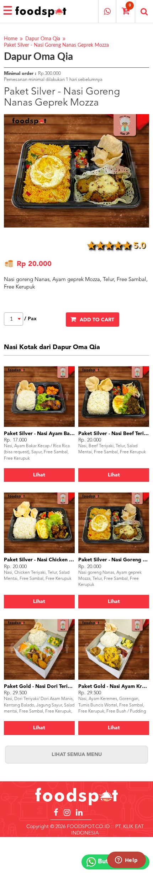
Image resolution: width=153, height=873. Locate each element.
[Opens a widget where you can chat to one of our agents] (126, 860)
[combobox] (13, 319)
